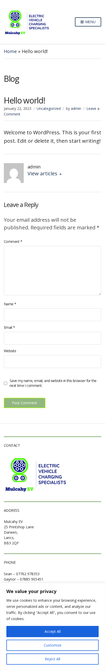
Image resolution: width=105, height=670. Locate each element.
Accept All (53, 631)
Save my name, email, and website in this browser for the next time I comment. (53, 383)
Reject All (52, 658)
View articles (43, 173)
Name (10, 303)
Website (10, 350)
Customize (52, 645)
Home (10, 51)
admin (76, 108)
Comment (13, 241)
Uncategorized (49, 108)
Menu (90, 21)
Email (9, 327)
